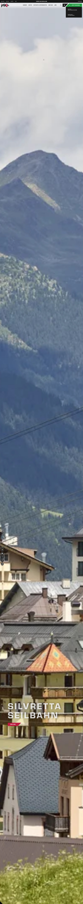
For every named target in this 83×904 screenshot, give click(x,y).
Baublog (80, 1)
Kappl (12, 1)
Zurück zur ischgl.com (41, 1)
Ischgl (7, 1)
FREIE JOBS (13, 724)
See (16, 1)
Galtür (2, 1)
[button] (61, 5)
